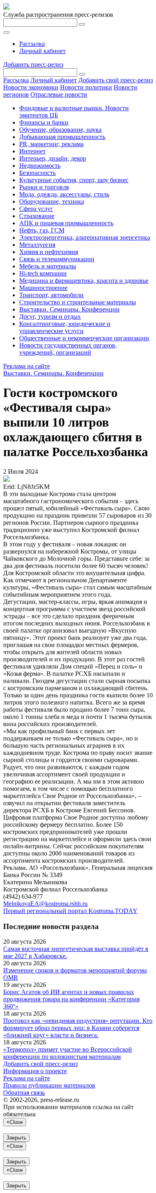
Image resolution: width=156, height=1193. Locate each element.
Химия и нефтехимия (48, 251)
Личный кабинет (42, 51)
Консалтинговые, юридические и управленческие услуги (64, 327)
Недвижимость (39, 165)
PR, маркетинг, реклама (51, 144)
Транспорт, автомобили (51, 295)
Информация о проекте (35, 1071)
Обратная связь (24, 1092)
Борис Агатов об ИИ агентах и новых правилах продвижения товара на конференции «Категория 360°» (71, 999)
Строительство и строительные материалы (77, 302)
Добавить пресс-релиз (33, 64)
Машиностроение (43, 287)
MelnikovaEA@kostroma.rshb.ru (45, 903)
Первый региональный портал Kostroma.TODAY (70, 910)
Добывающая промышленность (62, 136)
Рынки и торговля (44, 187)
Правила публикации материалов (49, 1085)
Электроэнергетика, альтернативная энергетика (84, 237)
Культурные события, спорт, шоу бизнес (73, 180)
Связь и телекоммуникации (56, 259)
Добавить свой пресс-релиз (115, 80)
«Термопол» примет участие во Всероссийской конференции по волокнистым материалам (67, 1053)
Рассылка (32, 43)
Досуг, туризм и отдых (50, 316)
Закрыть (16, 1138)
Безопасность (37, 172)
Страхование (36, 215)
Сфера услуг (36, 208)
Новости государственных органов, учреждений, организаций (68, 349)
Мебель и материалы (47, 266)
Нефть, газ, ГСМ (41, 230)
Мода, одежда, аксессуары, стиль (64, 194)
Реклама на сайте (26, 366)
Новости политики (86, 87)
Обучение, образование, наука (60, 129)
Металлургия (37, 244)
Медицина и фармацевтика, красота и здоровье (83, 280)
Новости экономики (30, 87)
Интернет (32, 151)
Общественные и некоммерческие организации (84, 338)
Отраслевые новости (58, 94)
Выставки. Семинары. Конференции (69, 309)
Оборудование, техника (51, 201)
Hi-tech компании (43, 273)
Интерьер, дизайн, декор (52, 158)
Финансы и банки (43, 122)
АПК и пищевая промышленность (66, 223)
